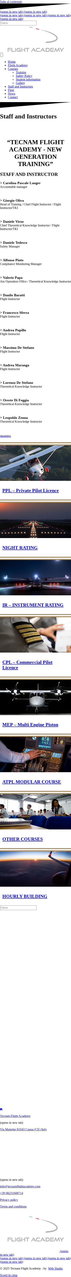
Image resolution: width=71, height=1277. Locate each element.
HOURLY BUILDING (24, 896)
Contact (13, 97)
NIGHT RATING (20, 547)
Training (21, 72)
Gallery (20, 83)
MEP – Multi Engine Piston (30, 724)
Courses (13, 68)
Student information (28, 79)
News (11, 93)
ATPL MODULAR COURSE (31, 781)
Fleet (11, 90)
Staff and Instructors (20, 86)
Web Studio (55, 1268)
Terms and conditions (13, 1206)
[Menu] (1, 55)
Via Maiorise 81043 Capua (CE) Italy (23, 1129)
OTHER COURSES (22, 839)
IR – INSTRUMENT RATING (33, 605)
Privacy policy (9, 1199)
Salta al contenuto (11, 1)
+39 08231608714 (11, 1193)
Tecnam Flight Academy (15, 1116)
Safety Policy (24, 76)
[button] (8, 1275)
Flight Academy (18, 65)
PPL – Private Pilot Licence (30, 490)
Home (12, 61)
